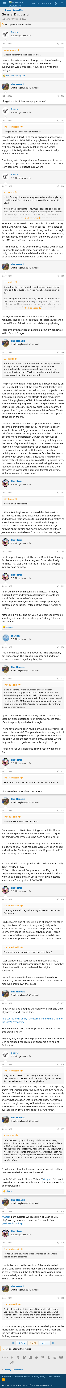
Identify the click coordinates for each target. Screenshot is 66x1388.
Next (43, 1343)
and (15, 75)
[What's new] (56, 3)
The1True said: (10, 684)
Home (57, 1376)
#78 (62, 1211)
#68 (62, 551)
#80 (62, 1298)
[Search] (62, 3)
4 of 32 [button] (33, 1343)
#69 (62, 586)
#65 (62, 276)
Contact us (7, 1376)
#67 (62, 492)
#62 (62, 96)
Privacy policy (38, 1376)
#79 (62, 1242)
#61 (62, 43)
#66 (62, 352)
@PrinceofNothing (12, 1223)
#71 (62, 678)
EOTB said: (9, 192)
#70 (62, 647)
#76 (62, 1064)
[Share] (58, 44)
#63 (62, 120)
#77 (62, 1129)
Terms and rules (22, 1376)
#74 (62, 899)
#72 (62, 771)
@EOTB (6, 1216)
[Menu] (4, 3)
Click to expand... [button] (33, 218)
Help (50, 1376)
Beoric (7, 18)
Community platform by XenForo (27, 1385)
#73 (62, 810)
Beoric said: (9, 1135)
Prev (22, 1343)
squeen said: (10, 50)
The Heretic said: (11, 126)
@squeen (48, 1179)
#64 (62, 186)
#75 (62, 1003)
